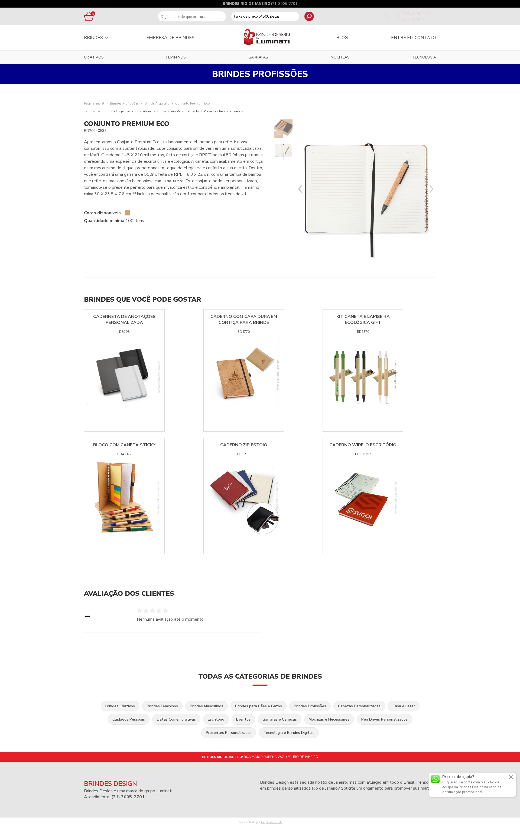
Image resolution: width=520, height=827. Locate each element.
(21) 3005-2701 (284, 3)
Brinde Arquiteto (157, 103)
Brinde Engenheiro (119, 111)
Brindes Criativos (120, 706)
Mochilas (340, 57)
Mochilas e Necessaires (329, 719)
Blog (342, 38)
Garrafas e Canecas (279, 719)
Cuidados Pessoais (128, 719)
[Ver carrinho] (88, 16)
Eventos (243, 719)
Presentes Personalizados (223, 111)
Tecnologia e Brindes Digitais (289, 732)
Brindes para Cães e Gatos (258, 706)
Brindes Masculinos (206, 706)
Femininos (176, 57)
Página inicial (94, 103)
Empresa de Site (271, 822)
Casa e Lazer (403, 706)
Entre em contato (413, 38)
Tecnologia (424, 57)
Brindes (93, 38)
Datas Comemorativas (176, 719)
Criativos (94, 57)
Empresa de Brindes (170, 38)
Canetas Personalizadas (359, 706)
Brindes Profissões (124, 103)
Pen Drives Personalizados (384, 719)
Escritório (145, 111)
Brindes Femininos (162, 706)
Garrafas (258, 57)
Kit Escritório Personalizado (178, 111)
